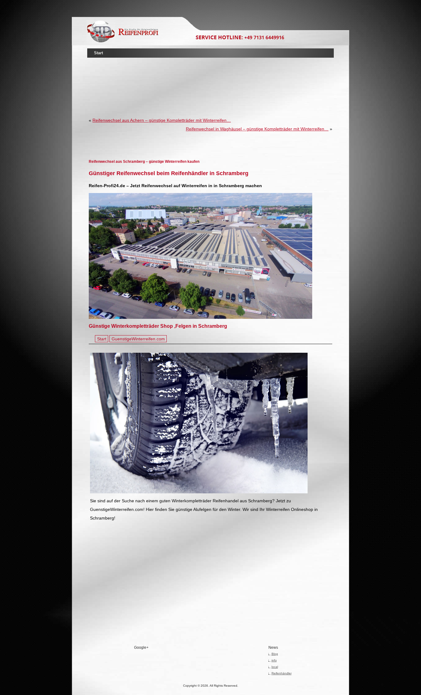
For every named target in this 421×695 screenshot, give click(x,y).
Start (98, 53)
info (274, 660)
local (275, 666)
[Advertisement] (210, 78)
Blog (275, 654)
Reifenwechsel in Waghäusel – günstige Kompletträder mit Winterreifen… (257, 128)
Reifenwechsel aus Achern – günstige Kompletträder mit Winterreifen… (161, 120)
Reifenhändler (282, 673)
